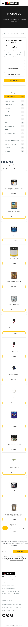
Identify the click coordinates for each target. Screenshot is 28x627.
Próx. (13, 531)
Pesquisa (24, 33)
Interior (19, 55)
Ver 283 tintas (14, 80)
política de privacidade (16, 560)
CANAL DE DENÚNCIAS (8, 610)
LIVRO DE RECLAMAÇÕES (8, 588)
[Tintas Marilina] (12, 3)
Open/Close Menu (3, 4)
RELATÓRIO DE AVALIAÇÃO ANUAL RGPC (12, 607)
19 (23, 528)
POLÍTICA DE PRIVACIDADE (9, 583)
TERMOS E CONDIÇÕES (8, 580)
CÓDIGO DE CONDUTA (8, 600)
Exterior (9, 55)
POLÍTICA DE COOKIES (8, 585)
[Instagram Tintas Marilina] (7, 615)
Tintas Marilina (18, 625)
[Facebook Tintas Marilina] (3, 615)
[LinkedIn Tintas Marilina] (11, 615)
